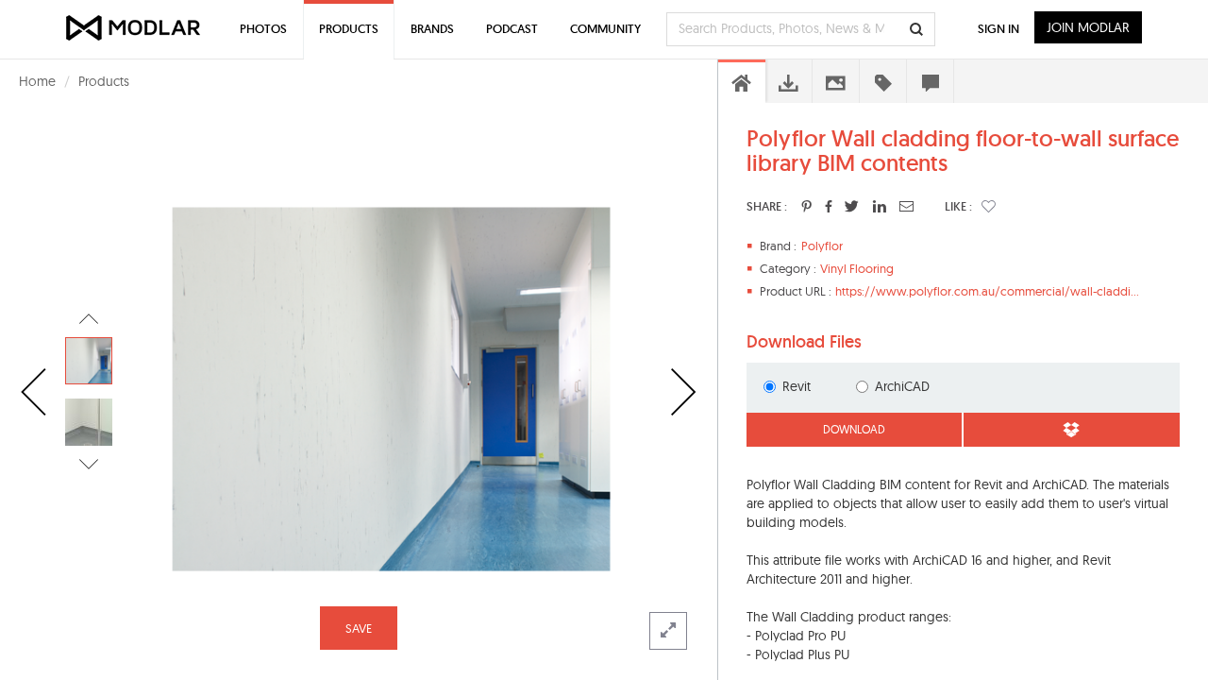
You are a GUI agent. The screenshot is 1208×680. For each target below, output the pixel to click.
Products (103, 81)
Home (37, 81)
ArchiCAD (902, 386)
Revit (796, 386)
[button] (989, 205)
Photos (263, 29)
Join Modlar (1088, 27)
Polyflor (822, 245)
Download (854, 429)
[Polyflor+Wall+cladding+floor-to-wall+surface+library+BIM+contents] (806, 205)
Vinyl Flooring (857, 268)
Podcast (512, 29)
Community (605, 29)
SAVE (358, 628)
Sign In (998, 29)
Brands (432, 29)
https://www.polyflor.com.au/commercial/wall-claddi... (987, 290)
